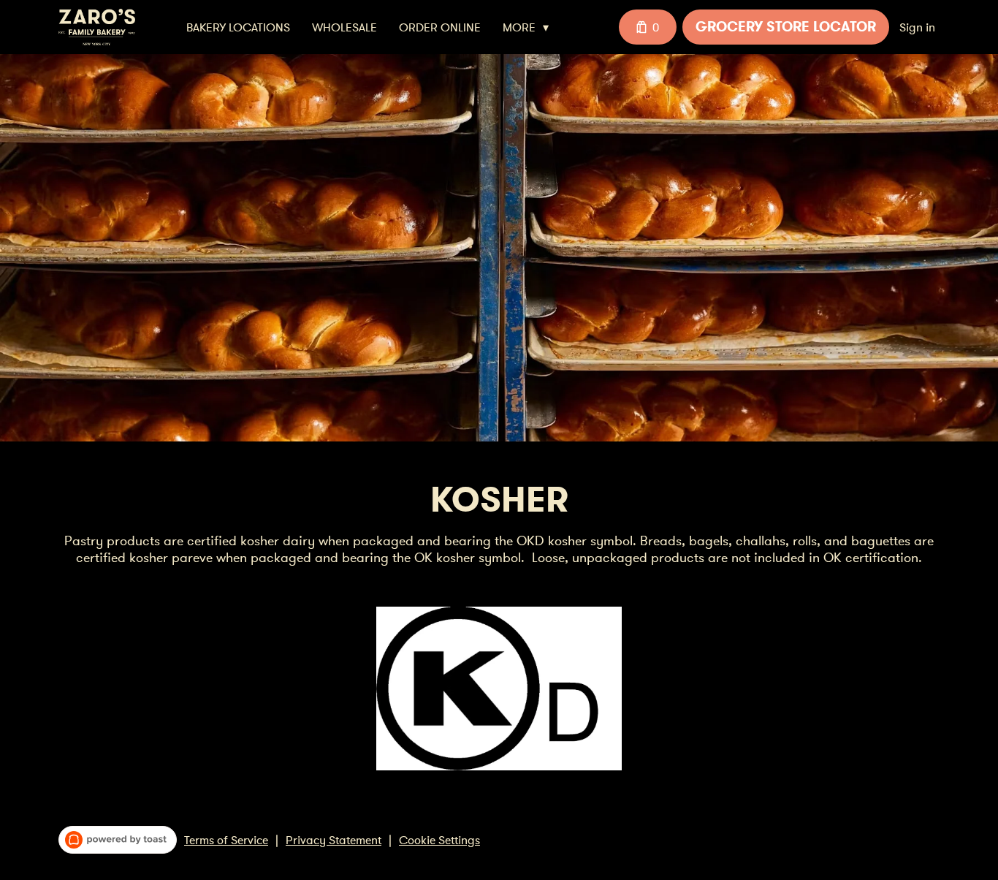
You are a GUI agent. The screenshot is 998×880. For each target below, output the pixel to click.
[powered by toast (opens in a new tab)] (117, 840)
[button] (529, 27)
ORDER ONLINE (440, 27)
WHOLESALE (344, 27)
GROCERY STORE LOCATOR (786, 27)
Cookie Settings (439, 839)
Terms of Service (226, 839)
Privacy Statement (333, 839)
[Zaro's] (96, 27)
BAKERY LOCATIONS (238, 27)
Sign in (917, 27)
